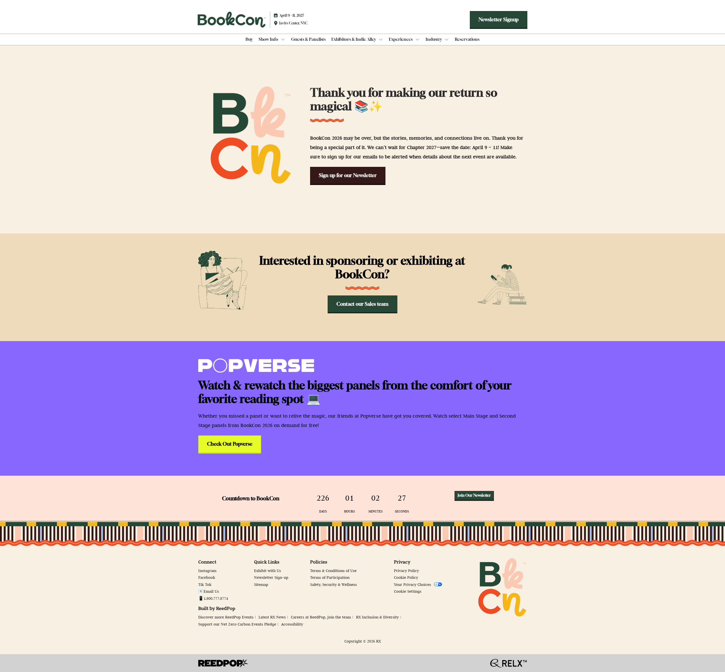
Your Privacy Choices (412, 584)
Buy (249, 39)
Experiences (401, 39)
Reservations (467, 39)
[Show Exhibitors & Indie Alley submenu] (380, 39)
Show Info (269, 39)
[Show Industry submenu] (446, 39)
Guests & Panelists (308, 39)
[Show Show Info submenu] (282, 39)
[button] (498, 19)
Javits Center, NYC (293, 23)
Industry (434, 39)
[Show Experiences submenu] (417, 39)
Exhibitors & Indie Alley (354, 39)
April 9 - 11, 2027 (291, 15)
